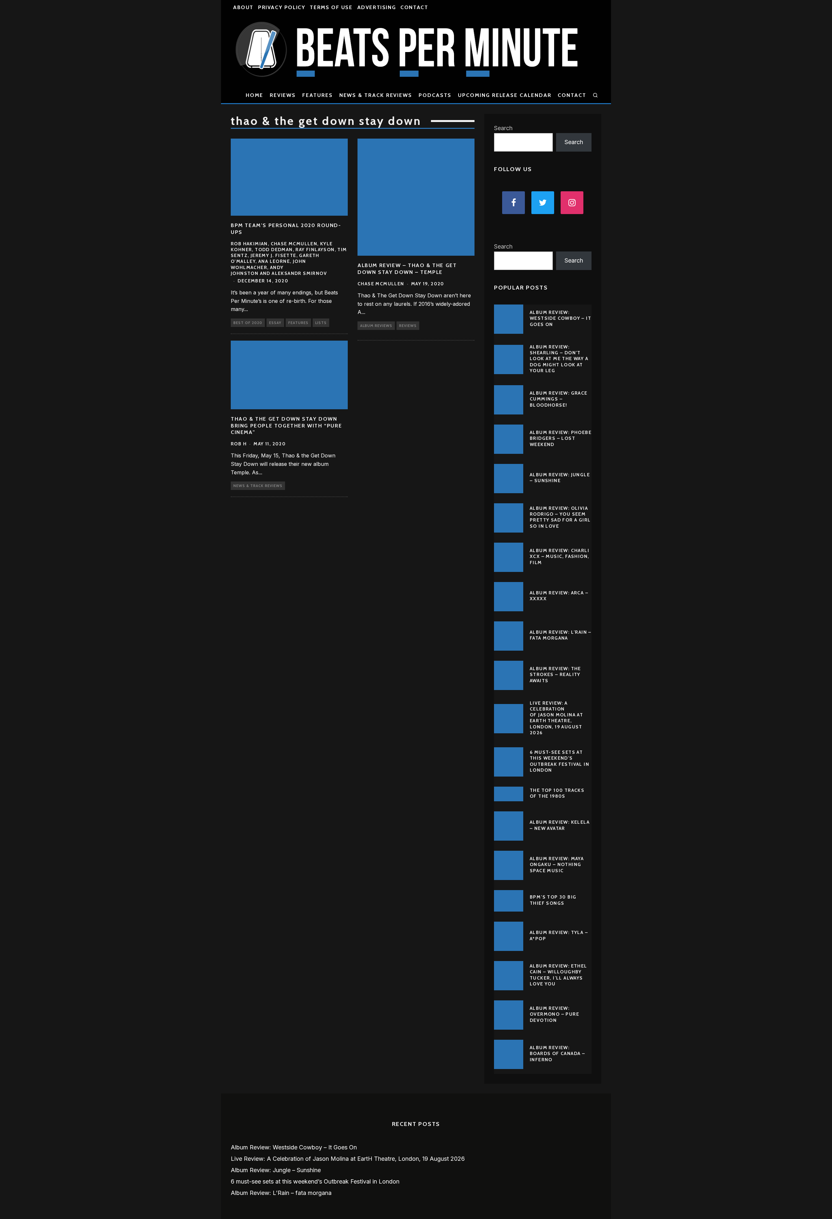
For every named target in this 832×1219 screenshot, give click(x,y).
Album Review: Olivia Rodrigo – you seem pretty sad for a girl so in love (560, 517)
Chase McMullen (381, 284)
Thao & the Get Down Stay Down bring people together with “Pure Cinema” (286, 426)
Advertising (376, 7)
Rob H (239, 444)
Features (317, 95)
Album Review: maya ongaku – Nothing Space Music (557, 864)
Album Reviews (376, 325)
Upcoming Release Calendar (504, 95)
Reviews (283, 95)
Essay (275, 322)
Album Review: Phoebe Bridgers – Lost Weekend (561, 438)
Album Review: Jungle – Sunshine (560, 477)
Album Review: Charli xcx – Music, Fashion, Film (559, 556)
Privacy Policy (281, 7)
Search (503, 128)
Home (254, 95)
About (243, 7)
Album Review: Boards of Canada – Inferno (557, 1053)
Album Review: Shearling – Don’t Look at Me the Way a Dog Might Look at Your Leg (559, 358)
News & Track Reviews (375, 95)
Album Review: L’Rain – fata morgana (561, 635)
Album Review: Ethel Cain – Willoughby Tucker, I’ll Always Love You (558, 975)
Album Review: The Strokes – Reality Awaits (555, 674)
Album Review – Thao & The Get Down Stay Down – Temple (407, 268)
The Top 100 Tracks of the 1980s (557, 793)
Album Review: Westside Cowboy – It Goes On (560, 318)
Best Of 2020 (247, 322)
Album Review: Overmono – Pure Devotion (554, 1014)
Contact (414, 7)
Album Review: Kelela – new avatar (560, 825)
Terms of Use (331, 7)
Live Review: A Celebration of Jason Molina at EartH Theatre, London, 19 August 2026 (556, 718)
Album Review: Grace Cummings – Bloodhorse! (559, 399)
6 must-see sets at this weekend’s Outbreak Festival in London (559, 761)
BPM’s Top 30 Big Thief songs (553, 900)
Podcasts (435, 95)
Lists (321, 322)
